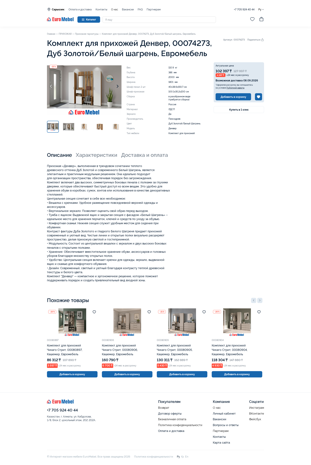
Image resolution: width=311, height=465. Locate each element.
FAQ (140, 9)
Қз (182, 456)
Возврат (163, 407)
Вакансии (128, 9)
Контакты (101, 9)
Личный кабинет (224, 413)
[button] (253, 300)
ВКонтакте (256, 413)
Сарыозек (58, 9)
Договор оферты (170, 413)
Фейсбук (255, 419)
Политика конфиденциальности (180, 425)
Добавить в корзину (233, 96)
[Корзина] (261, 19)
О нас (114, 9)
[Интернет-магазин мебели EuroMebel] (60, 20)
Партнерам (154, 9)
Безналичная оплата (172, 419)
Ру (259, 9)
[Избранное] (252, 19)
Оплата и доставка (80, 9)
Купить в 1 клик (239, 109)
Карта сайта (221, 442)
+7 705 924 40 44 (244, 9)
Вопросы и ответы (226, 425)
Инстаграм (256, 407)
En (186, 456)
